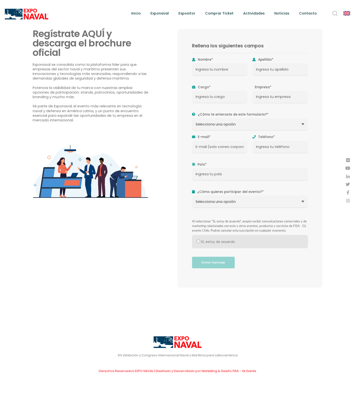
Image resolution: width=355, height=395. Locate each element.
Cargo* (204, 87)
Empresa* (262, 87)
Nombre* (205, 59)
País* (202, 164)
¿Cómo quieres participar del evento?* (230, 192)
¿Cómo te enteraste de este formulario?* (233, 114)
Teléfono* (266, 137)
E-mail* (204, 137)
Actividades (254, 13)
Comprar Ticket (219, 13)
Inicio (136, 13)
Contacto (308, 13)
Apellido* (265, 59)
